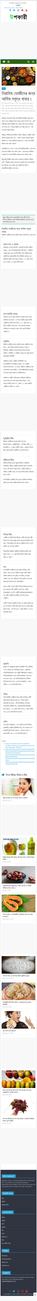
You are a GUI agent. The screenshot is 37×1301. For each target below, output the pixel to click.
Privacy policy (6, 1259)
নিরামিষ (31, 106)
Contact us (5, 1265)
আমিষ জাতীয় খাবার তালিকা (16, 106)
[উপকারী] (4, 62)
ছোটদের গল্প (4, 1237)
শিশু (2, 1230)
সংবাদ (3, 1233)
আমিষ (9, 106)
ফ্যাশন (3, 1217)
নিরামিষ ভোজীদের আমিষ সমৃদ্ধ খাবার (25, 108)
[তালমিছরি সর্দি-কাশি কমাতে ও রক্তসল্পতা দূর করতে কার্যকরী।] (18, 984)
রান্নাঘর (3, 1227)
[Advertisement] (18, 40)
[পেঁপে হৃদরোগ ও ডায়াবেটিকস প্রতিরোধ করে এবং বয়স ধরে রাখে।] (18, 896)
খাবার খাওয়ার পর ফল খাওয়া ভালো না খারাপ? (15, 798)
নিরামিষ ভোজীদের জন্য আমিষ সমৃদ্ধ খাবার (20, 111)
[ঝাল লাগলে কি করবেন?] (18, 1012)
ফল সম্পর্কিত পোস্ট (6, 1243)
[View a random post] (33, 62)
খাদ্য (4, 89)
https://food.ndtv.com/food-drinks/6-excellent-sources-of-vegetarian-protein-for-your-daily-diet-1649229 (20, 745)
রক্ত (3, 1198)
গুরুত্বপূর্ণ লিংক (5, 1205)
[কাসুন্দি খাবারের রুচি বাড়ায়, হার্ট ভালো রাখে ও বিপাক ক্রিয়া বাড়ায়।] (18, 839)
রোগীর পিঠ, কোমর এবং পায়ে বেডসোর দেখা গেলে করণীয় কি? (18, 7)
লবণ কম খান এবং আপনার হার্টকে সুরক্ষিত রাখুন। (16, 976)
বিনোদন (3, 1220)
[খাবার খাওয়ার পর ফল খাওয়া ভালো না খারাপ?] (18, 779)
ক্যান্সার (3, 1201)
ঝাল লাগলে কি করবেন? (9, 1031)
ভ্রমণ (3, 1224)
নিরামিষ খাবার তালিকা (6, 108)
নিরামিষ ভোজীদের (14, 108)
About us (5, 1262)
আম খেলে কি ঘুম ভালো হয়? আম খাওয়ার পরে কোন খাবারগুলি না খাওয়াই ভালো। (17, 1091)
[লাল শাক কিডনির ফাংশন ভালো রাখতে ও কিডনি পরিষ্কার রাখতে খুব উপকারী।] (18, 1100)
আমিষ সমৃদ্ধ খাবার (25, 106)
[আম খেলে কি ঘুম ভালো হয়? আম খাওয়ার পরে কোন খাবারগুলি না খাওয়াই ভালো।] (18, 1071)
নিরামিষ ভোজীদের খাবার (6, 111)
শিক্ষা (3, 1240)
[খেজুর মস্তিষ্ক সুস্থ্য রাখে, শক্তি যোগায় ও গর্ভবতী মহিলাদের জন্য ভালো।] (18, 867)
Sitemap (4, 1256)
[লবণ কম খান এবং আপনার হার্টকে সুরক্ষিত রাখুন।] (18, 957)
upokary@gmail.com (9, 1281)
